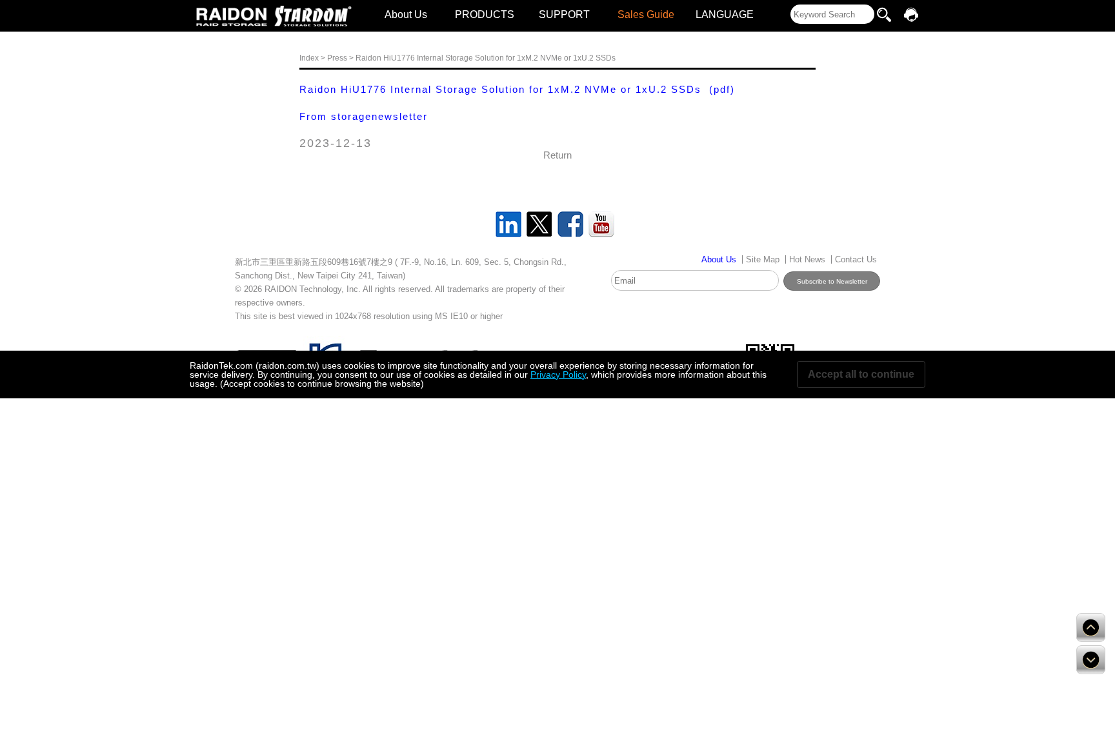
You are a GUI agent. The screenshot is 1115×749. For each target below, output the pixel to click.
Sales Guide (646, 14)
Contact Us (856, 259)
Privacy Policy (558, 374)
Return (557, 155)
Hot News (807, 259)
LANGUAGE (725, 14)
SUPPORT (564, 14)
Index (309, 58)
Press (337, 58)
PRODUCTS (484, 14)
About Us (406, 14)
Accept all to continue (861, 374)
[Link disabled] (231, 16)
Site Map (762, 259)
